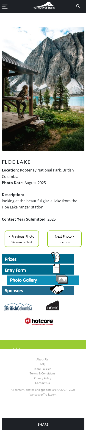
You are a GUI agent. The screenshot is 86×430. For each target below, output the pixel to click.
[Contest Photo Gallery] (43, 279)
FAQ (42, 364)
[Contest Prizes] (43, 258)
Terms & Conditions (42, 373)
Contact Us (42, 383)
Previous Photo (21, 238)
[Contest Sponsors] (43, 290)
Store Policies (42, 369)
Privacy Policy (42, 378)
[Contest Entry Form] (43, 269)
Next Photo (64, 238)
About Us (42, 359)
